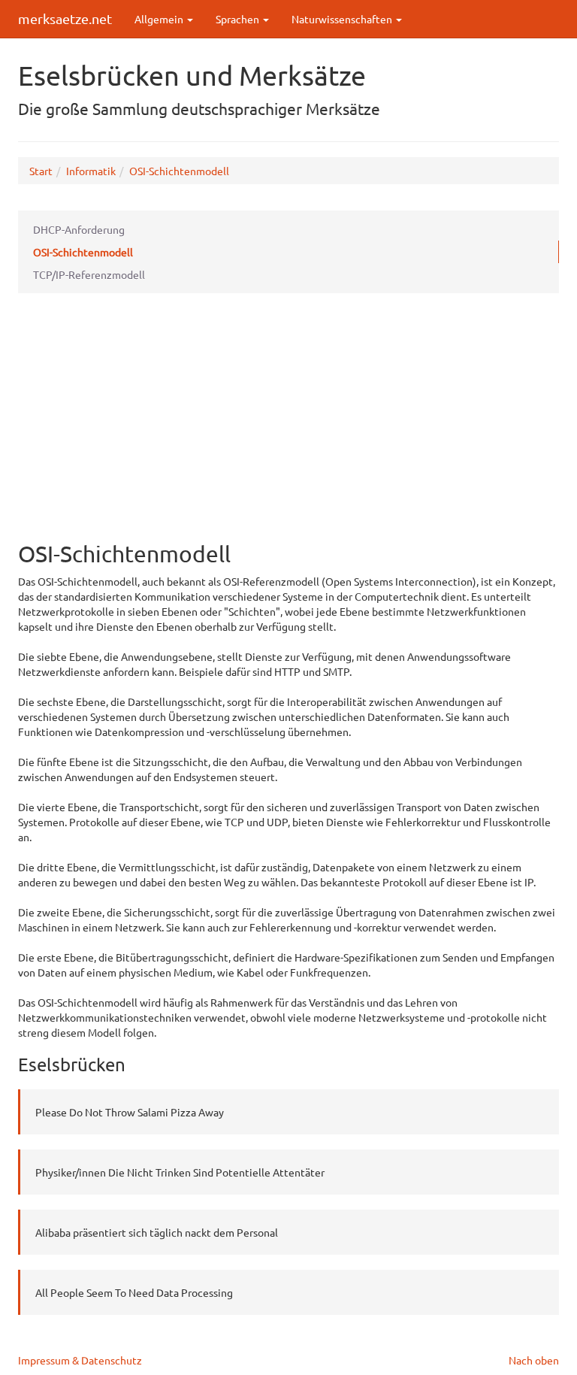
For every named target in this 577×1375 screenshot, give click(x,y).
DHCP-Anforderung (79, 229)
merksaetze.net (65, 18)
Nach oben (534, 1360)
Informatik (91, 170)
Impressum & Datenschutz (80, 1360)
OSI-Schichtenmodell (179, 170)
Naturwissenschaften (343, 19)
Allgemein (160, 19)
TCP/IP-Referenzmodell (89, 274)
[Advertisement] (288, 421)
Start (41, 170)
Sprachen (238, 19)
